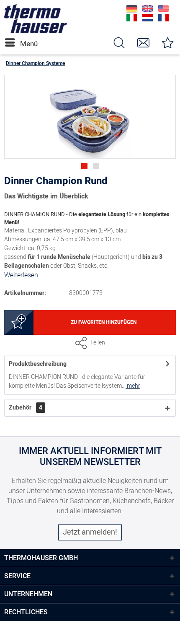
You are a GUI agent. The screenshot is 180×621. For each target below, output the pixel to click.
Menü (22, 44)
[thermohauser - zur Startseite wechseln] (35, 31)
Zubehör (25, 407)
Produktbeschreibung (38, 364)
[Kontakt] (143, 43)
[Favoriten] (167, 43)
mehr (133, 385)
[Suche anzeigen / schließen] (118, 43)
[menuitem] (12, 43)
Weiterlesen (21, 275)
